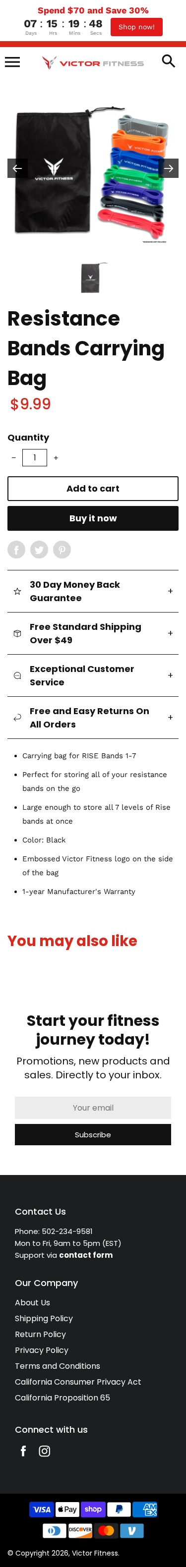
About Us (32, 1302)
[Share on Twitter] (39, 550)
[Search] (168, 62)
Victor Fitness (95, 1553)
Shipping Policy (44, 1318)
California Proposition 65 (62, 1397)
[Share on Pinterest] (62, 550)
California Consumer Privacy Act (78, 1382)
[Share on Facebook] (16, 550)
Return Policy (40, 1334)
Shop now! (137, 27)
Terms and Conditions (57, 1366)
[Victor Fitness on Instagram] (44, 1457)
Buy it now (93, 518)
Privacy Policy (41, 1350)
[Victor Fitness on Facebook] (23, 1457)
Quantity (28, 437)
